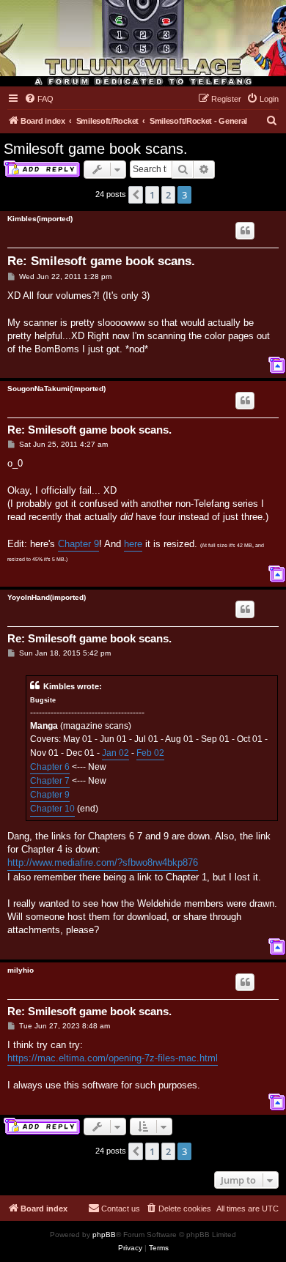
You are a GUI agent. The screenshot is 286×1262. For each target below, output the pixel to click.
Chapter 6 (50, 767)
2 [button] (168, 194)
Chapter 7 (50, 781)
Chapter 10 (52, 808)
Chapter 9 (78, 543)
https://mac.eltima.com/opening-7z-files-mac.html (112, 1058)
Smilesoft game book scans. (96, 149)
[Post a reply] (42, 169)
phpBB (104, 1235)
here (133, 543)
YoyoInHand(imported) (46, 597)
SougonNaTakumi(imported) (56, 389)
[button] (135, 195)
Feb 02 (150, 753)
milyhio (20, 970)
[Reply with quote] (244, 231)
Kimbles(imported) (40, 219)
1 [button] (152, 194)
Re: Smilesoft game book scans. (101, 261)
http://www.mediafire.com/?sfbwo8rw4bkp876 (102, 862)
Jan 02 (115, 753)
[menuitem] (39, 99)
